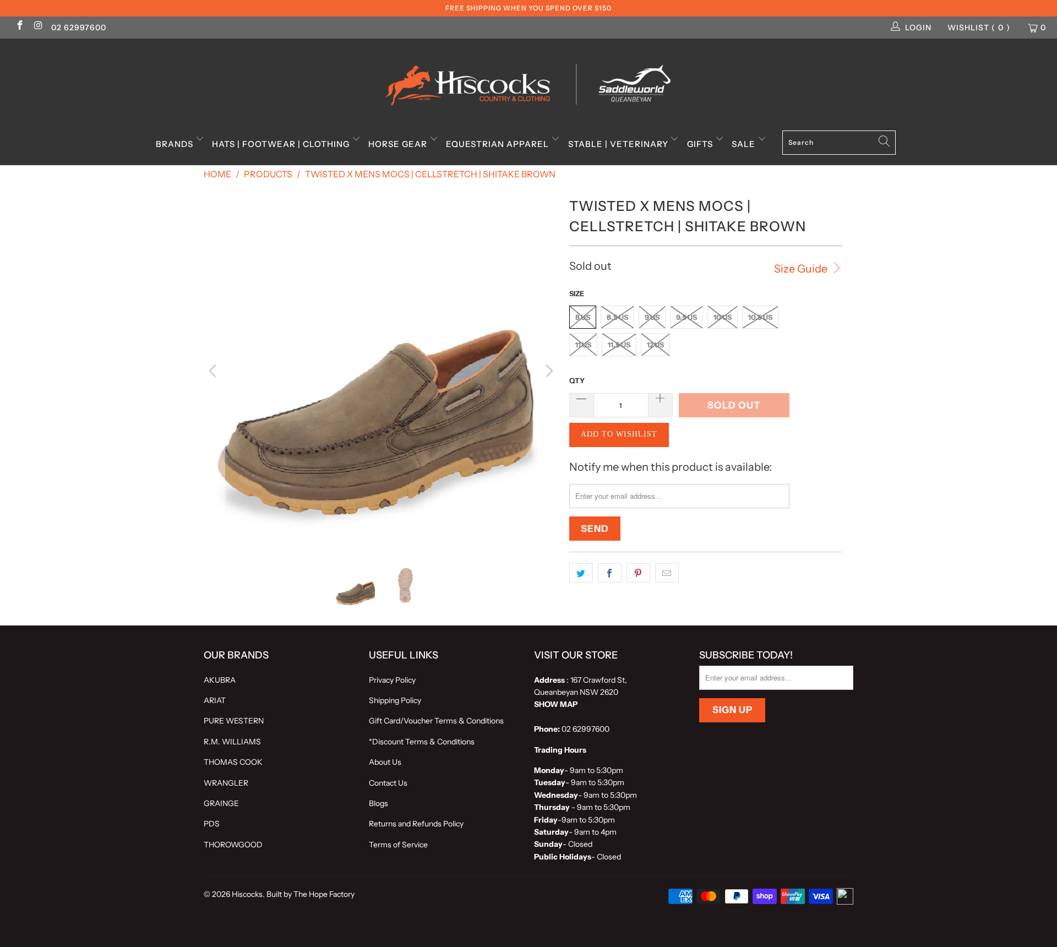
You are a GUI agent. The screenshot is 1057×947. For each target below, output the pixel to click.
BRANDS (175, 144)
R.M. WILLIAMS (232, 742)
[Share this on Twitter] (581, 573)
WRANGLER (226, 783)
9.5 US (686, 317)
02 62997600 (78, 27)
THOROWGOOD (233, 845)
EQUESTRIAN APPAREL (498, 144)
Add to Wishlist (619, 434)
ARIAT (215, 700)
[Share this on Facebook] (610, 573)
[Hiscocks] (528, 81)
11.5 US (619, 344)
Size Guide (802, 268)
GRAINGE (221, 803)
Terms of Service (398, 845)
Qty (577, 380)
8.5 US (617, 317)
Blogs (378, 803)
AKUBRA (220, 680)
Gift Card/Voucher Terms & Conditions (436, 721)
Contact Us (388, 783)
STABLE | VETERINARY (619, 144)
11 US (583, 344)
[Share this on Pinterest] (638, 573)
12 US (655, 344)
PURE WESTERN (234, 721)
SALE (745, 144)
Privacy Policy (392, 680)
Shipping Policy (395, 700)
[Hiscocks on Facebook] (19, 26)
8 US (582, 317)
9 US (652, 317)
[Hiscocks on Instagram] (37, 26)
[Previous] (214, 371)
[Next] (548, 371)
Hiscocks (247, 894)
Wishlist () (978, 27)
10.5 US (760, 317)
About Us (385, 762)
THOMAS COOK (233, 762)
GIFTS (701, 144)
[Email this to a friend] (667, 573)
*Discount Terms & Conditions (422, 742)
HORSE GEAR (398, 144)
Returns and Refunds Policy (416, 824)
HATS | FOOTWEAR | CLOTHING (282, 144)
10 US (722, 317)
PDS (212, 824)
